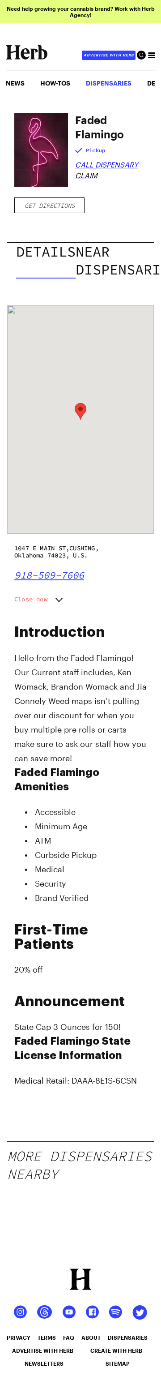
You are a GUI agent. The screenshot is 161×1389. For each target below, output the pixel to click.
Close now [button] (30, 599)
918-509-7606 (49, 575)
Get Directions (50, 205)
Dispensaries (108, 83)
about (91, 1337)
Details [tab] (46, 252)
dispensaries (128, 1337)
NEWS (15, 83)
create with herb (116, 1350)
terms (47, 1337)
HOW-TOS (55, 83)
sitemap (118, 1363)
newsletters (44, 1363)
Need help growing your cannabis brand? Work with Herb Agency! (81, 11)
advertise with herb (109, 55)
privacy (18, 1337)
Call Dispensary (106, 164)
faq (68, 1337)
